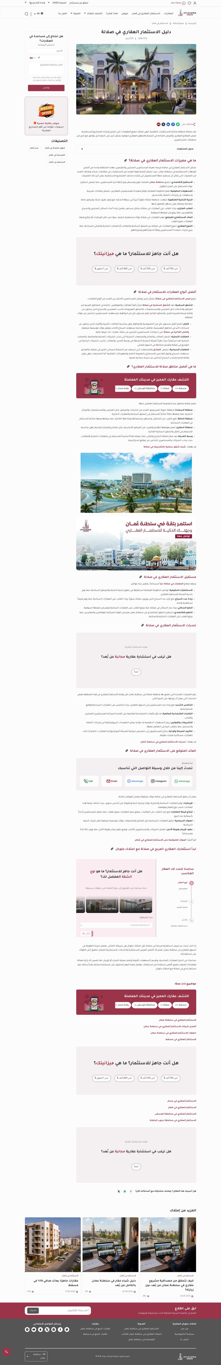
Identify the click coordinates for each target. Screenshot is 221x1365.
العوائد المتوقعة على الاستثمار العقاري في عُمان (160, 840)
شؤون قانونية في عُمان (55, 148)
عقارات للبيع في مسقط (95, 1334)
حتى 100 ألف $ (171, 269)
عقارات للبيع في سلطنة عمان (95, 1329)
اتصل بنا (184, 1340)
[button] (32, 58)
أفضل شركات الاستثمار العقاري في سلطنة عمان (170, 1027)
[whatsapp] (66, 1329)
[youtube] (33, 1329)
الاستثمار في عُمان (160, 24)
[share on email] (158, 124)
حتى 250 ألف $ (148, 269)
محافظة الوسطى (144, 388)
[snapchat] (40, 1329)
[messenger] (27, 1329)
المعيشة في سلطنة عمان (141, 1340)
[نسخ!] (125, 161)
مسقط (180, 388)
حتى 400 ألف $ (124, 269)
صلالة (165, 388)
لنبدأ (136, 672)
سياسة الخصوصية (184, 1334)
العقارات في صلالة (173, 584)
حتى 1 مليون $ (101, 269)
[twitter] (47, 1329)
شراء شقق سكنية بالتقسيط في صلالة (165, 447)
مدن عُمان (34, 148)
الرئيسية (192, 24)
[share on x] (163, 124)
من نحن (184, 1329)
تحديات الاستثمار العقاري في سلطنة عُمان (163, 742)
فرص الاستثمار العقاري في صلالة (172, 299)
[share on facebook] (173, 124)
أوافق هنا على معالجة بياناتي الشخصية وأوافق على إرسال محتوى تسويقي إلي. (46, 79)
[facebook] (60, 1329)
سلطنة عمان (157, 182)
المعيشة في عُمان (57, 155)
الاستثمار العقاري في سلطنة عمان (141, 1329)
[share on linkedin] (168, 124)
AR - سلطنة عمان (39, 1356)
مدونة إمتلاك (178, 24)
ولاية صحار (122, 388)
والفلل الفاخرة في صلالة (176, 332)
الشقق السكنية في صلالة (156, 305)
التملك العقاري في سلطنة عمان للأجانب (141, 1334)
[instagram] (53, 1329)
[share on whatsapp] (178, 124)
